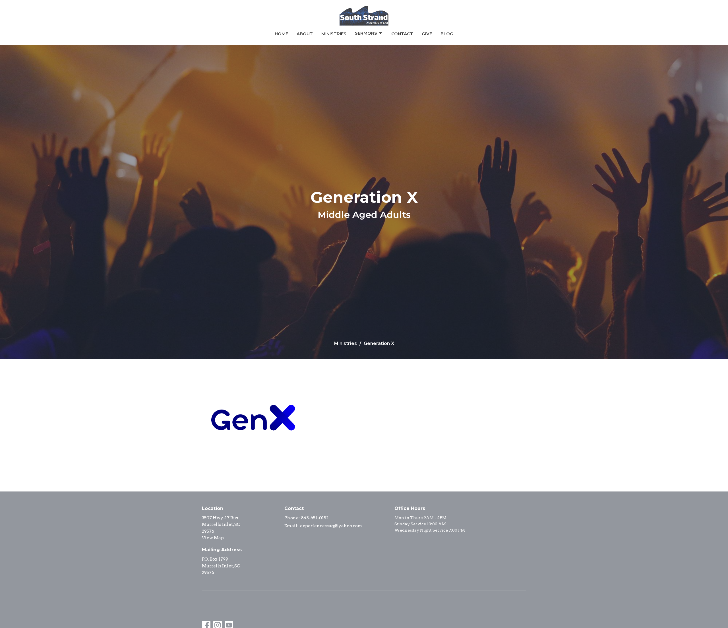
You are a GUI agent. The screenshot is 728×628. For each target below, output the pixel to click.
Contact (402, 33)
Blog (446, 33)
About (305, 33)
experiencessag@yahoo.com (331, 525)
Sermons (366, 33)
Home (281, 33)
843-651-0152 (314, 517)
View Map (213, 537)
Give (427, 33)
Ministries (333, 33)
